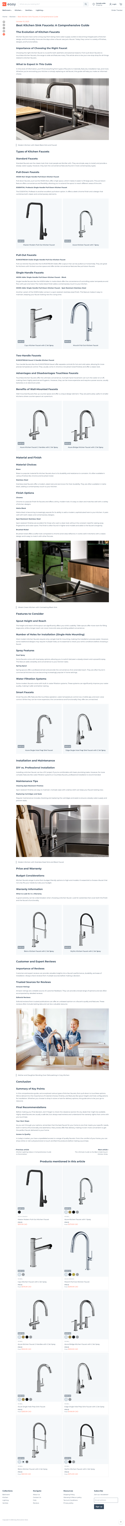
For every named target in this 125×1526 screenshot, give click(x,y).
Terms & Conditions (70, 1500)
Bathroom (6, 10)
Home (4, 17)
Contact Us (37, 1497)
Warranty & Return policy (72, 1497)
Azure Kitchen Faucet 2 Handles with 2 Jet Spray (39, 447)
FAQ (34, 1500)
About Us (36, 1494)
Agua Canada (22, 1216)
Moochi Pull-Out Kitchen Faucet (85, 345)
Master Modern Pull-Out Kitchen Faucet (39, 245)
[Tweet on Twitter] (4, 25)
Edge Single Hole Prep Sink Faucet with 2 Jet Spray (86, 750)
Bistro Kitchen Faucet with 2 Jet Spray (39, 951)
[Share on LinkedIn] (4, 28)
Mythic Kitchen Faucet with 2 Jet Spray (85, 951)
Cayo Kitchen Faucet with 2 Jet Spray (39, 345)
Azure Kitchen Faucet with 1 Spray (85, 245)
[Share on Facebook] (4, 22)
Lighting (39, 10)
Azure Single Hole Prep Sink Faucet (39, 750)
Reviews (36, 1503)
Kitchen (18, 10)
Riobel (66, 1216)
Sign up (99, 1507)
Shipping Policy (69, 1494)
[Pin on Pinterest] (4, 31)
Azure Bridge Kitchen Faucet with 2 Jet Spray (85, 447)
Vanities (28, 10)
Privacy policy (68, 1503)
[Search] (85, 4)
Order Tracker (117, 10)
